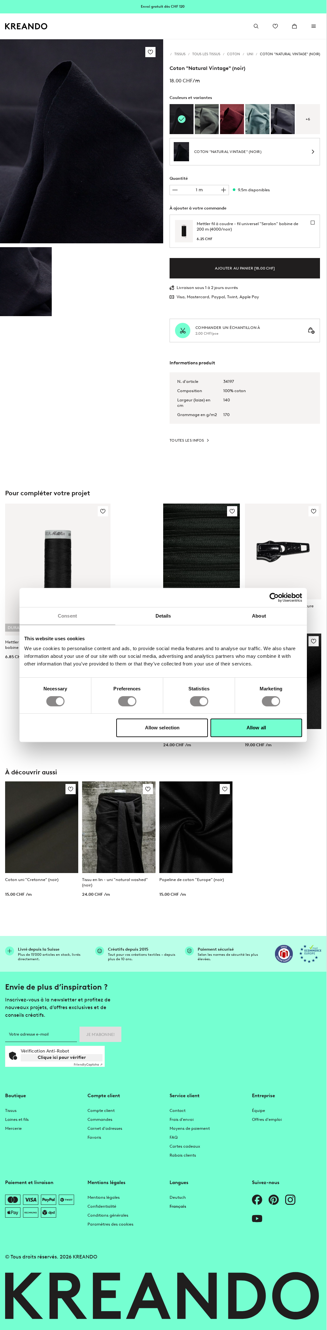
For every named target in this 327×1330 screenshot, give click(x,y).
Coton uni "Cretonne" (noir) (31, 879)
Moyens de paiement (190, 1128)
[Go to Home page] (26, 26)
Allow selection (162, 727)
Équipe (258, 1110)
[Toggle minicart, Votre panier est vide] (294, 26)
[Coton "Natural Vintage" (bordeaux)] (232, 119)
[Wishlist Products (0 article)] (275, 26)
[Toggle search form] (256, 26)
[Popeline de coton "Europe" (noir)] (195, 827)
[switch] (127, 701)
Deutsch (178, 1197)
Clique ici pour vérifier (62, 1057)
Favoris (94, 1137)
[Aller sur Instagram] (290, 1200)
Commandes (99, 1119)
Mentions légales (103, 1197)
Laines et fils (17, 1119)
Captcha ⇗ (88, 1064)
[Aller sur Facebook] (257, 1200)
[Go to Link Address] (163, 6)
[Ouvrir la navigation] (313, 26)
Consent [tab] (67, 616)
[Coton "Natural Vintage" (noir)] (26, 281)
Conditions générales (107, 1215)
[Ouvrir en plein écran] (81, 141)
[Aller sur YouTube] (257, 1218)
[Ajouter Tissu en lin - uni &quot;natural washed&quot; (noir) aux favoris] (148, 789)
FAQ (174, 1137)
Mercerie (13, 1128)
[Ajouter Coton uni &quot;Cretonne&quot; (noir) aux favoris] (70, 789)
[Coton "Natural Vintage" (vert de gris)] (207, 119)
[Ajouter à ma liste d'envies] (150, 52)
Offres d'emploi (267, 1119)
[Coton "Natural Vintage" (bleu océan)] (257, 119)
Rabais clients (183, 1155)
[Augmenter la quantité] (223, 190)
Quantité (179, 178)
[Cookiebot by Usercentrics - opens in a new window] (274, 597)
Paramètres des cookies (110, 1224)
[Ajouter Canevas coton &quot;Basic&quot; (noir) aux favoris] (313, 641)
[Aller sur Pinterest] (274, 1200)
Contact (178, 1110)
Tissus (11, 1110)
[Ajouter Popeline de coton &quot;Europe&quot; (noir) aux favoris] (225, 789)
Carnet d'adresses (104, 1128)
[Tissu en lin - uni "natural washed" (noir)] (118, 827)
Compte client (101, 1110)
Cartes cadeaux (185, 1146)
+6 (308, 119)
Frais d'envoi (182, 1119)
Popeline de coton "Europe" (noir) (191, 879)
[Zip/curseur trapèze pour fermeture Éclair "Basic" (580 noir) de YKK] (283, 551)
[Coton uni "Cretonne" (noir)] (41, 827)
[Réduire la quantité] (175, 190)
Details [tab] (163, 616)
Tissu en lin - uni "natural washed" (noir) (115, 882)
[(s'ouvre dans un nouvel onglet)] (284, 954)
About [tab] (259, 616)
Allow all (256, 727)
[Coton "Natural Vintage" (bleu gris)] (283, 119)
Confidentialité (101, 1206)
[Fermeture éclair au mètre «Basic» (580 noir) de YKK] (201, 551)
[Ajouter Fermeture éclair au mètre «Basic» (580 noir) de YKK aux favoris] (232, 511)
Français (178, 1206)
